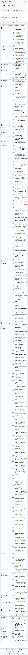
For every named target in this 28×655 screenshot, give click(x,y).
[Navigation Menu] (25, 2)
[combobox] (9, 20)
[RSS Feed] (2, 8)
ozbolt (5, 5)
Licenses (18, 653)
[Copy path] (16, 17)
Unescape (22, 25)
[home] (4, 1)
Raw (4, 25)
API (23, 653)
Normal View (9, 25)
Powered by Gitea (10, 649)
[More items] (26, 10)
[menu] (6, 653)
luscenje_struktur (13, 5)
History (16, 25)
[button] (6, 8)
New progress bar (7, 46)
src (10, 17)
